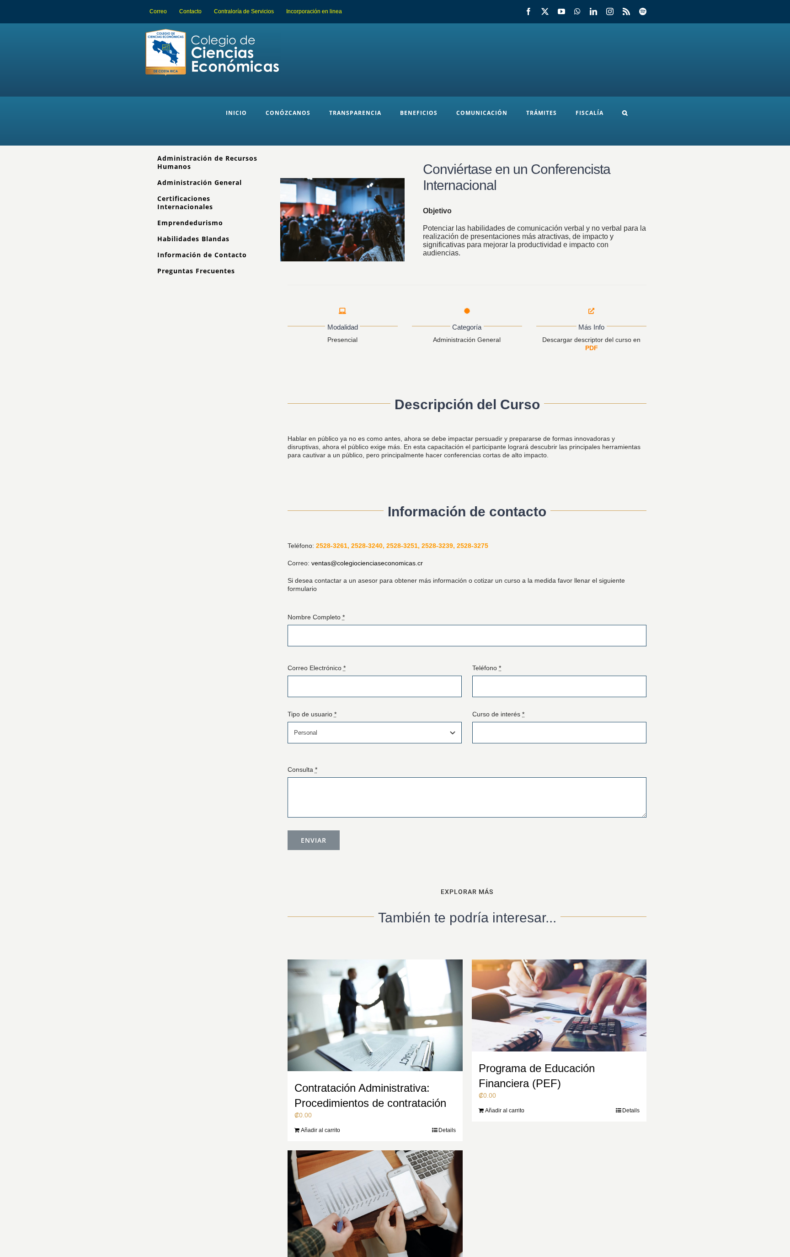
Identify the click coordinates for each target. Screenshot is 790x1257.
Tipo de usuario (312, 714)
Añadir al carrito (320, 1130)
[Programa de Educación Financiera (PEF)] (559, 1005)
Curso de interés (498, 714)
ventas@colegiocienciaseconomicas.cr (367, 563)
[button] (625, 113)
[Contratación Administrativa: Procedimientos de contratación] (375, 1015)
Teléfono (486, 668)
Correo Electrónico (317, 668)
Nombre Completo (316, 617)
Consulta (302, 769)
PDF (591, 348)
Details (447, 1130)
